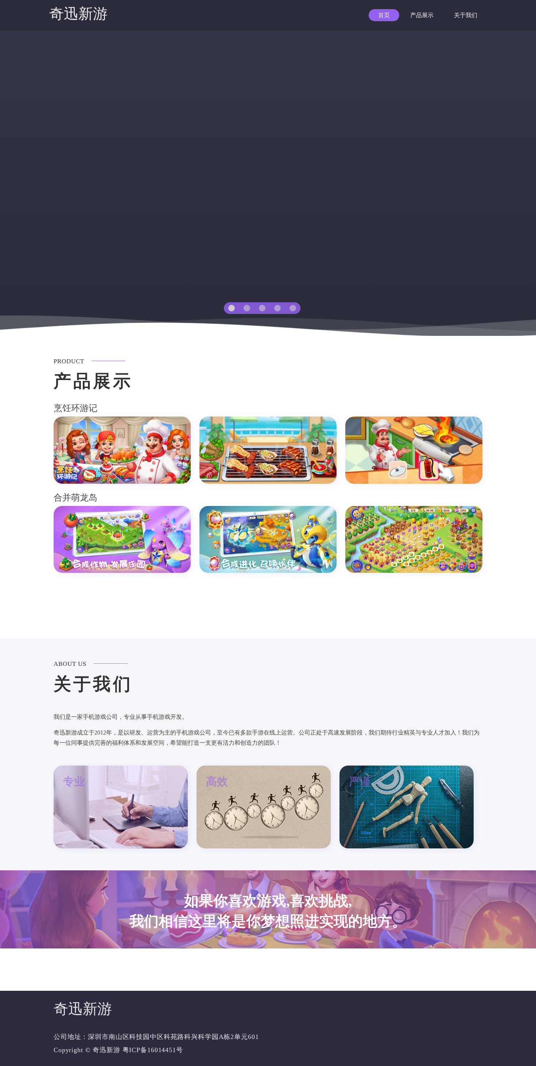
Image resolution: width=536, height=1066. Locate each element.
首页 (384, 15)
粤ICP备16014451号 (153, 1050)
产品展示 (422, 15)
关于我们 (465, 15)
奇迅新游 (78, 13)
